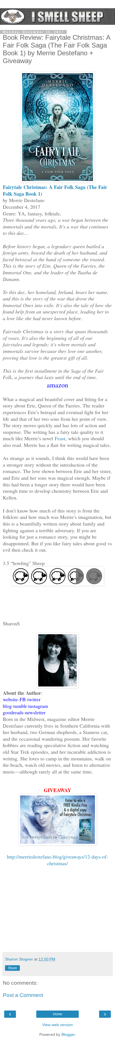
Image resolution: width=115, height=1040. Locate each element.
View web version (57, 1024)
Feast (60, 438)
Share (12, 968)
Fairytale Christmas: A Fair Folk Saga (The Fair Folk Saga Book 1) (55, 190)
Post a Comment (23, 995)
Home (57, 1014)
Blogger (68, 1034)
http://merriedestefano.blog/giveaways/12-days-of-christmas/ (57, 860)
